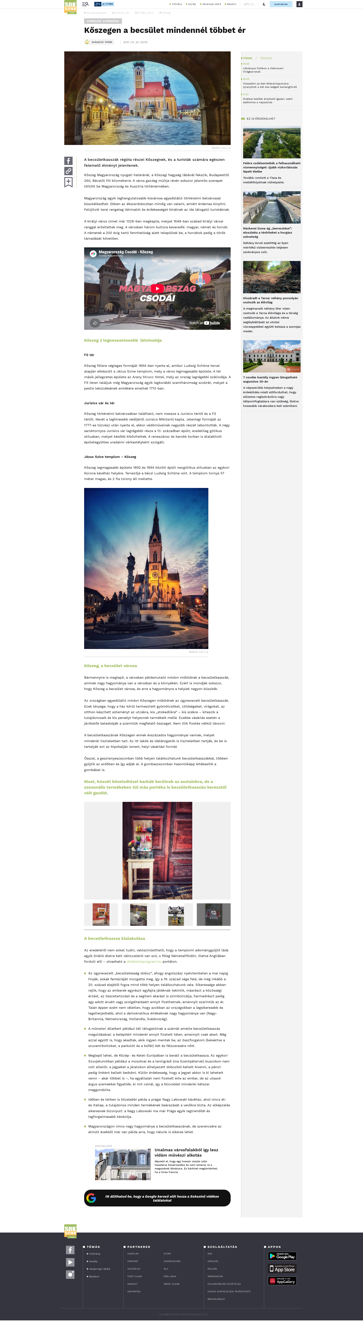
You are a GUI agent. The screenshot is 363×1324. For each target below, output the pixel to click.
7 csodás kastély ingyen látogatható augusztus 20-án (270, 379)
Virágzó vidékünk (103, 21)
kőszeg (166, 12)
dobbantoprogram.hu (144, 961)
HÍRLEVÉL (213, 1261)
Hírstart (132, 1261)
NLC (166, 1268)
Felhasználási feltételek (224, 1284)
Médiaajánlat (216, 1299)
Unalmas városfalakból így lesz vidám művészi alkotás (186, 1152)
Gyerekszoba (172, 1261)
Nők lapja (170, 1276)
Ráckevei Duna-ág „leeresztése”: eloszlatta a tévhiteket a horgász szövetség (267, 232)
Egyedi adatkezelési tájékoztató (229, 1291)
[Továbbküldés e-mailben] (68, 171)
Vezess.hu (133, 1268)
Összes (266, 58)
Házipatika (133, 1291)
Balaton (231, 4)
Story (167, 1253)
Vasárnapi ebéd (211, 4)
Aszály (192, 4)
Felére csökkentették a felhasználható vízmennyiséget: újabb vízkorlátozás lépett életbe (272, 167)
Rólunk (212, 1268)
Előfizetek (281, 4)
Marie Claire (172, 1284)
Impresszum (215, 1276)
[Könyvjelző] (68, 182)
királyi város (146, 12)
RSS (210, 1253)
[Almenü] (85, 4)
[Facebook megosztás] (68, 161)
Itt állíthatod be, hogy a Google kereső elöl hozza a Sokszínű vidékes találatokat (162, 1198)
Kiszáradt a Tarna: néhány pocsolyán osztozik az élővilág (270, 300)
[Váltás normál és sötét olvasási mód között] (264, 4)
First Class (134, 1276)
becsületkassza (96, 12)
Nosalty (132, 1284)
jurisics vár (122, 12)
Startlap (133, 1253)
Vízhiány (177, 4)
